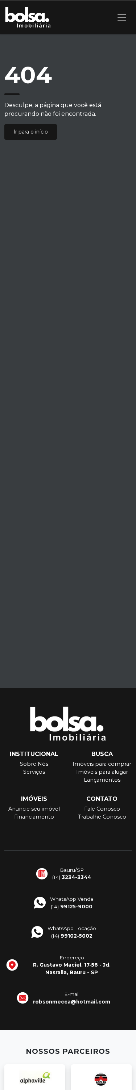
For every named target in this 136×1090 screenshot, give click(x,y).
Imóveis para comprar (102, 764)
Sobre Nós (34, 764)
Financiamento (34, 817)
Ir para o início (30, 131)
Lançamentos (102, 780)
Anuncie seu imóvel (34, 809)
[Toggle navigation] (122, 17)
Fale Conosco (102, 809)
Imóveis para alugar (102, 772)
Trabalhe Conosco (102, 817)
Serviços (34, 772)
